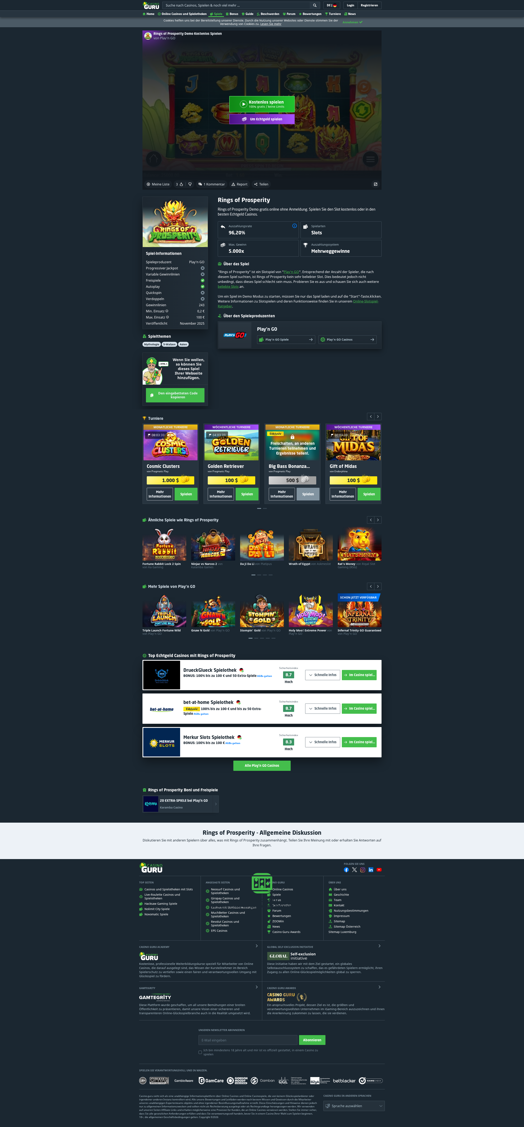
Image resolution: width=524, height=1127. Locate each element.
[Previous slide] (370, 416)
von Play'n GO (164, 38)
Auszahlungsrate (240, 226)
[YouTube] (379, 869)
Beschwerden (270, 14)
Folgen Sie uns (354, 864)
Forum (291, 14)
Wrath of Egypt (310, 564)
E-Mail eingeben (211, 1037)
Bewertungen (312, 14)
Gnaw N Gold (210, 630)
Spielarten (318, 226)
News (352, 14)
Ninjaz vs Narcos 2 (207, 565)
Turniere (335, 14)
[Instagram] (362, 869)
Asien (183, 344)
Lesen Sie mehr (270, 24)
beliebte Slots (228, 286)
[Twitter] (354, 869)
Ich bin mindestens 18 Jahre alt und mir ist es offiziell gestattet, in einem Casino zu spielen (260, 1052)
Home (150, 14)
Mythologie (151, 344)
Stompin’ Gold (260, 630)
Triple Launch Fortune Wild (161, 632)
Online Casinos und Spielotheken (184, 14)
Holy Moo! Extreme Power (310, 632)
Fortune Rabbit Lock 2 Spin (161, 565)
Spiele (218, 14)
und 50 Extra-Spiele (226, 675)
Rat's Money (356, 565)
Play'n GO (291, 272)
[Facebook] (346, 869)
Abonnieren (312, 1040)
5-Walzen (169, 344)
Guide (249, 14)
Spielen (186, 494)
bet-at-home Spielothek (209, 702)
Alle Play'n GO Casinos (262, 765)
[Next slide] (378, 416)
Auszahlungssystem (325, 244)
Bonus (234, 14)
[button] (261, 184)
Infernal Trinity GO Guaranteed (359, 632)
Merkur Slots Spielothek (209, 737)
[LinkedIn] (370, 869)
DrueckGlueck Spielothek (210, 670)
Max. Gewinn (237, 244)
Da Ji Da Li (256, 564)
